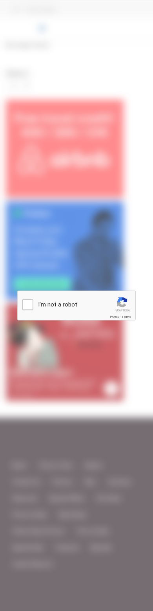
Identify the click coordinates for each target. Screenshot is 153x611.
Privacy (114, 317)
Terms (126, 317)
